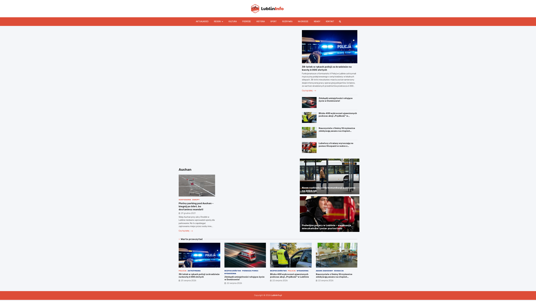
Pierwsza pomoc (250, 271)
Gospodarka (185, 200)
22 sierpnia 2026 (234, 283)
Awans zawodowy (324, 271)
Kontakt (330, 21)
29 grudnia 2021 (188, 213)
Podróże (246, 21)
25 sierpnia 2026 (188, 280)
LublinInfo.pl (276, 295)
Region (217, 21)
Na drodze (303, 21)
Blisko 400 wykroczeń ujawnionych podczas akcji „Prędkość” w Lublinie (338, 116)
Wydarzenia (230, 274)
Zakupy (195, 200)
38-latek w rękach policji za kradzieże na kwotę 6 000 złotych (199, 275)
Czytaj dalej (184, 231)
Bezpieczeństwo (232, 271)
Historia (260, 21)
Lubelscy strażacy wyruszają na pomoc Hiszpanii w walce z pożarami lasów (336, 146)
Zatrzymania (194, 271)
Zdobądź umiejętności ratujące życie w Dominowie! (336, 99)
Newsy (317, 21)
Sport (273, 21)
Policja (182, 271)
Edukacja (339, 271)
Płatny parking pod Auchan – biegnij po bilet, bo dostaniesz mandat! (196, 206)
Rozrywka (287, 21)
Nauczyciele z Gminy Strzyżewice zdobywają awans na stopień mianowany (337, 131)
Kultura (233, 21)
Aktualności (202, 21)
